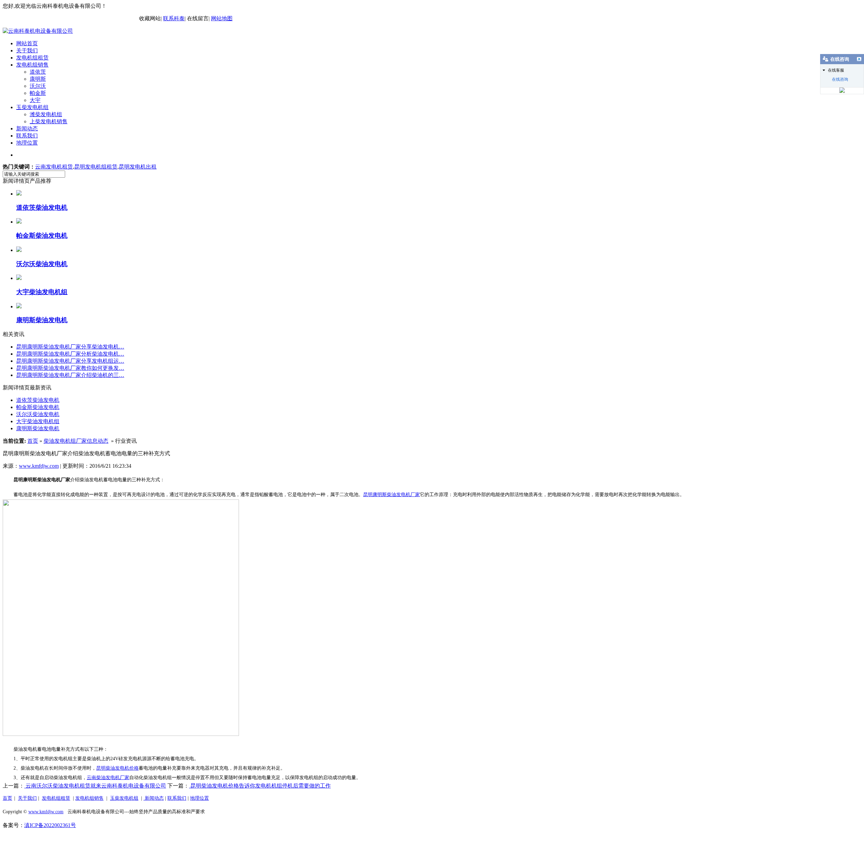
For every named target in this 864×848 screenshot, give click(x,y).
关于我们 (27, 50)
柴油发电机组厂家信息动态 (76, 441)
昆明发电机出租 (138, 167)
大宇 (35, 100)
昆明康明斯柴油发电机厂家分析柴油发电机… (70, 354)
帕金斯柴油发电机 (37, 407)
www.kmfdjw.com (39, 466)
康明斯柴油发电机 (37, 428)
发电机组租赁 (32, 57)
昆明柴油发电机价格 (117, 768)
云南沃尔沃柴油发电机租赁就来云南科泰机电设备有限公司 (95, 786)
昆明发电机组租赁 (95, 167)
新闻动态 (27, 128)
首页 (32, 441)
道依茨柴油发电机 (37, 400)
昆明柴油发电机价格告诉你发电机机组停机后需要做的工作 (260, 786)
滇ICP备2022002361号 (50, 825)
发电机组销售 (32, 65)
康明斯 (38, 79)
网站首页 (27, 43)
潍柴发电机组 (46, 114)
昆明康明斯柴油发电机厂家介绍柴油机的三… (70, 375)
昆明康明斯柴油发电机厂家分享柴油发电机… (70, 347)
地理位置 (27, 143)
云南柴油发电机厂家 (108, 777)
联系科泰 (174, 18)
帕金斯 (38, 93)
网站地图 (222, 18)
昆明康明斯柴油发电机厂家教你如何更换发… (70, 368)
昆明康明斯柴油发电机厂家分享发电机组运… (70, 361)
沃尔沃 (38, 86)
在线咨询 (840, 79)
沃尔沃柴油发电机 (37, 414)
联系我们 (27, 135)
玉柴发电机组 (32, 107)
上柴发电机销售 (49, 121)
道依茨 (38, 72)
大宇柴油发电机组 (37, 421)
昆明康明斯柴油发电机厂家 (391, 494)
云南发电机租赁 (54, 167)
